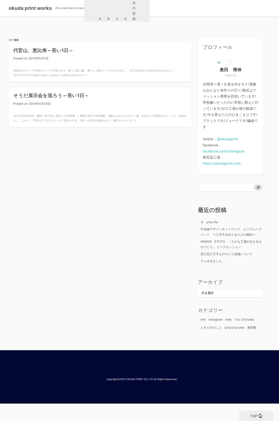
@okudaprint (227, 139)
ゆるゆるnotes (235, 327)
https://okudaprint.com (222, 163)
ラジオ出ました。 (213, 261)
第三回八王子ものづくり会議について (226, 254)
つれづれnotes (244, 319)
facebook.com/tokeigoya (223, 151)
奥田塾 (251, 327)
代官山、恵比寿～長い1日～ (43, 50)
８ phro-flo (209, 222)
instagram (215, 319)
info (203, 319)
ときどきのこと (211, 327)
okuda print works (30, 8)
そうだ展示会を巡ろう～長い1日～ (51, 95)
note (228, 319)
